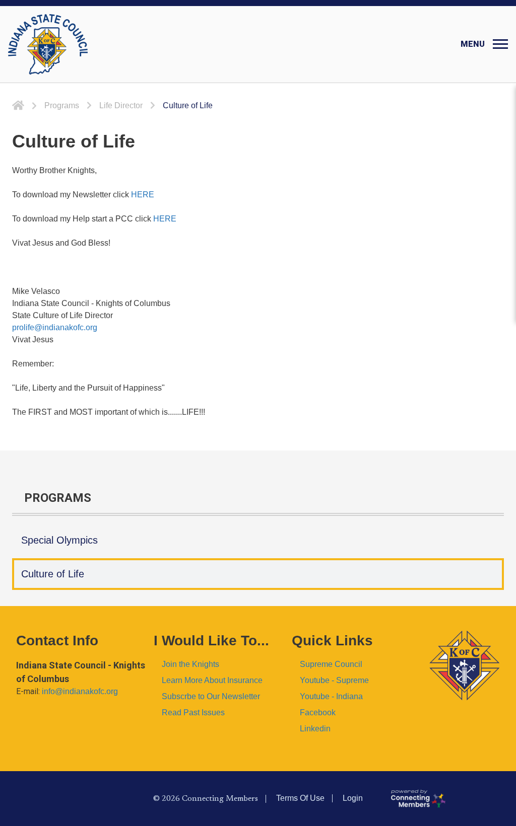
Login (353, 798)
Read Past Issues (193, 712)
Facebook (318, 712)
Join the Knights (190, 664)
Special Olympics (59, 540)
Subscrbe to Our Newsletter (211, 696)
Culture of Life (52, 573)
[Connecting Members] (449, 798)
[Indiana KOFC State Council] (48, 44)
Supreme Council (331, 664)
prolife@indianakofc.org (54, 327)
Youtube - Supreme (334, 680)
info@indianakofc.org (80, 691)
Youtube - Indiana (331, 696)
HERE (142, 194)
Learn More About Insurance (212, 680)
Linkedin (315, 728)
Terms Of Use (300, 798)
